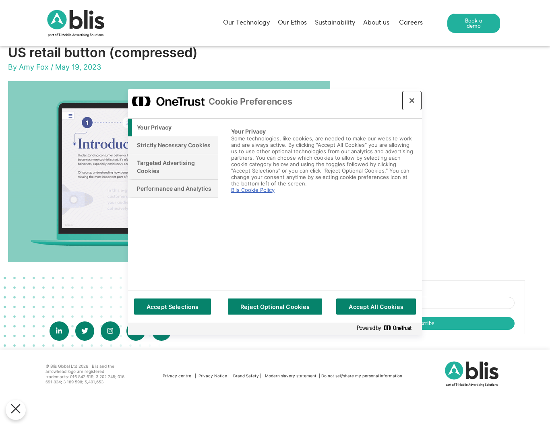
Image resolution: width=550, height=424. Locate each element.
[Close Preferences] (16, 410)
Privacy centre (177, 375)
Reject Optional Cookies (275, 306)
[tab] (173, 127)
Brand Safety (246, 375)
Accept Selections (172, 306)
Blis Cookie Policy (253, 190)
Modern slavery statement (291, 375)
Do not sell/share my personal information (361, 375)
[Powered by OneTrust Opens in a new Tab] (387, 328)
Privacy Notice (212, 375)
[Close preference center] (412, 100)
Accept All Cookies (376, 306)
